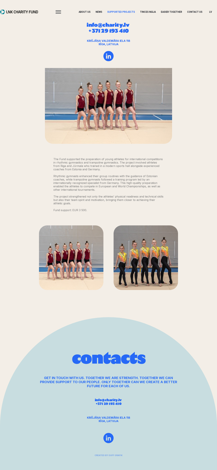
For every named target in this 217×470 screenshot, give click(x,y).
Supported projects (121, 12)
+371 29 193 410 (108, 31)
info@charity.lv (108, 25)
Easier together (171, 12)
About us (85, 12)
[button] (58, 11)
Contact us (194, 12)
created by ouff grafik (109, 455)
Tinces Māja (148, 12)
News (99, 12)
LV (210, 12)
